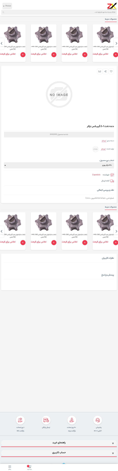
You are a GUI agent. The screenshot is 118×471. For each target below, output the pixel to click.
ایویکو (104, 141)
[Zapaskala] (112, 6)
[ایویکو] (95, 149)
